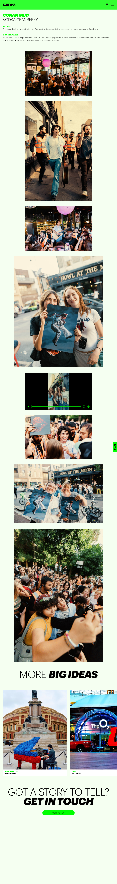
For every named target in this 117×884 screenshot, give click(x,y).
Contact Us (58, 813)
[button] (110, 733)
